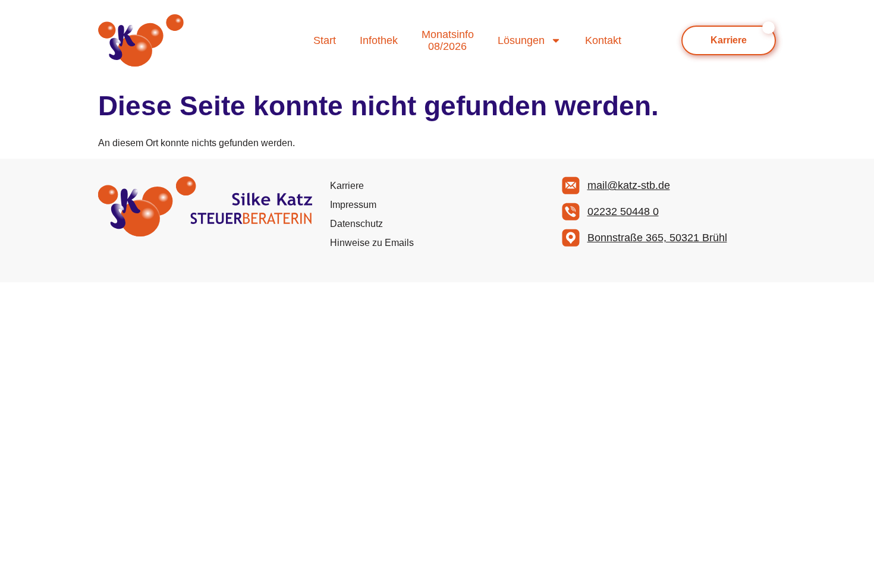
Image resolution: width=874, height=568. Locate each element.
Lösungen (521, 40)
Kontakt (603, 40)
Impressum (353, 205)
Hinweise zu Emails (372, 243)
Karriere (347, 186)
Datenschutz (356, 224)
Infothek (379, 40)
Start (324, 40)
